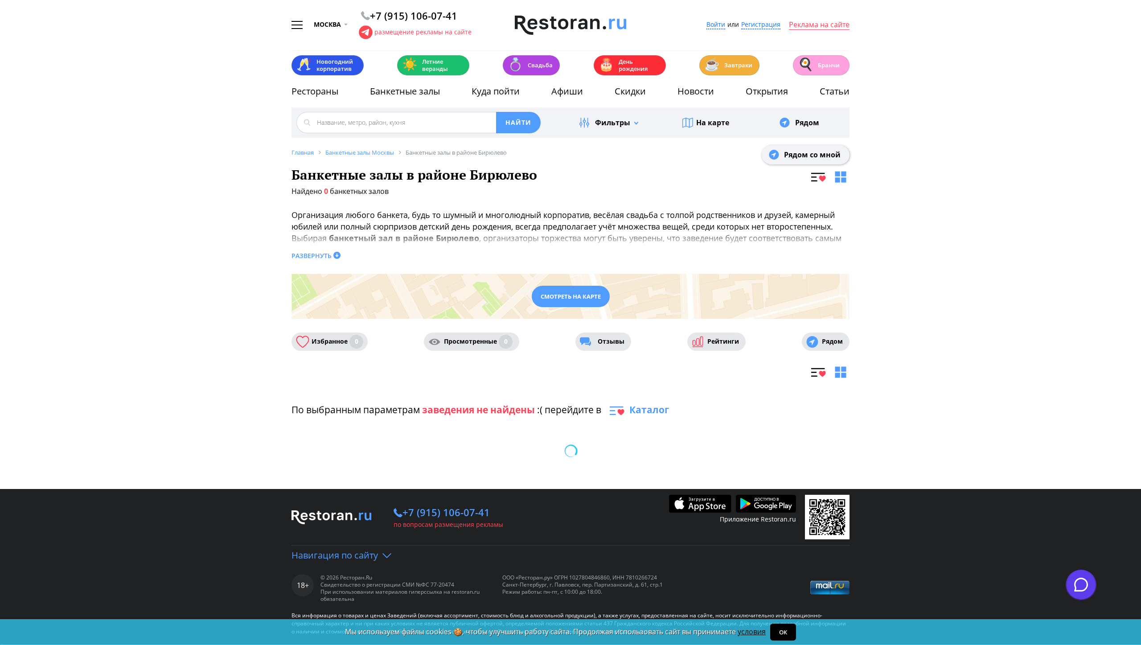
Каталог (649, 409)
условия (752, 632)
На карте (712, 122)
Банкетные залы (405, 91)
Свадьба (530, 64)
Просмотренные (476, 341)
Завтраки (728, 64)
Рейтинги (723, 341)
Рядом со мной (812, 155)
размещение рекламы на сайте (423, 32)
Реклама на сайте (819, 25)
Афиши (567, 91)
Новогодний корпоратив (324, 65)
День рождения (623, 65)
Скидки (630, 91)
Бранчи (819, 64)
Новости (695, 91)
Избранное (335, 341)
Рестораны (314, 91)
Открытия (767, 91)
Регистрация (760, 25)
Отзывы (611, 341)
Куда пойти (496, 91)
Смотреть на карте (571, 296)
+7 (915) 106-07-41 (446, 512)
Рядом (807, 122)
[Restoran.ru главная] (570, 25)
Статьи (835, 91)
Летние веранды (425, 65)
